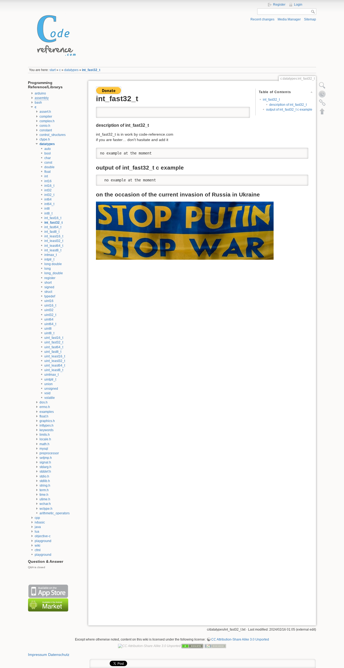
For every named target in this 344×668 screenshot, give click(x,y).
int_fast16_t (52, 218)
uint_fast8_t (52, 352)
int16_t (49, 186)
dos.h (44, 402)
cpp (37, 518)
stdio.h (44, 476)
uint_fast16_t (53, 338)
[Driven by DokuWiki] (215, 646)
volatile (49, 398)
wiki (37, 545)
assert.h (45, 112)
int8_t (48, 213)
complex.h (47, 121)
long (47, 268)
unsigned (51, 389)
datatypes (71, 70)
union (48, 384)
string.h (45, 485)
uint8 (48, 329)
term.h (44, 490)
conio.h (45, 126)
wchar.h (45, 504)
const (48, 162)
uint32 (48, 310)
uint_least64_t (54, 365)
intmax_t (50, 255)
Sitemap (310, 19)
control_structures (53, 135)
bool (47, 153)
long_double (53, 273)
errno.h (45, 407)
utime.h (45, 499)
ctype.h (45, 139)
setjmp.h (46, 458)
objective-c (43, 536)
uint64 (48, 319)
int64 (48, 199)
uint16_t (50, 305)
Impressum (37, 654)
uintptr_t (50, 379)
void (47, 393)
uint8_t (49, 333)
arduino (40, 93)
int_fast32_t (91, 70)
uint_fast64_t (53, 347)
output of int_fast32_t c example (289, 109)
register (49, 278)
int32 (48, 190)
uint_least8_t (53, 370)
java (38, 527)
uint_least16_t (54, 356)
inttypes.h (46, 425)
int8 (47, 208)
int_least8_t (52, 250)
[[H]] (55, 34)
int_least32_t (53, 241)
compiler (46, 116)
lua (37, 531)
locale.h (45, 439)
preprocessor (49, 453)
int (46, 176)
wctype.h (46, 509)
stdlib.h (45, 481)
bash (38, 102)
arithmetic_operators (55, 513)
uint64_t (50, 324)
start (52, 70)
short (48, 282)
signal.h (45, 462)
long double (53, 264)
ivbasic (40, 522)
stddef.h (45, 471)
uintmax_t (51, 375)
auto (47, 149)
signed (49, 287)
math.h (44, 444)
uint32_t (50, 315)
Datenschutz (58, 654)
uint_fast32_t (53, 342)
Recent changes (262, 19)
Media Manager (289, 19)
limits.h (45, 435)
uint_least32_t (54, 361)
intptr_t (49, 259)
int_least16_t (53, 236)
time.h (44, 495)
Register (279, 4)
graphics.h (47, 421)
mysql (44, 449)
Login (298, 4)
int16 (48, 181)
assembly (42, 98)
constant (46, 130)
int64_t (49, 204)
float (47, 172)
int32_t (49, 195)
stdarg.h (45, 467)
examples (47, 412)
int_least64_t (53, 246)
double (49, 167)
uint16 (48, 301)
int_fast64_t (52, 227)
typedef (49, 296)
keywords (46, 430)
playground (43, 541)
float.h (44, 416)
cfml (38, 550)
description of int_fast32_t (288, 105)
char (47, 158)
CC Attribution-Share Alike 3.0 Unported (240, 639)
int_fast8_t (51, 232)
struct (48, 292)
